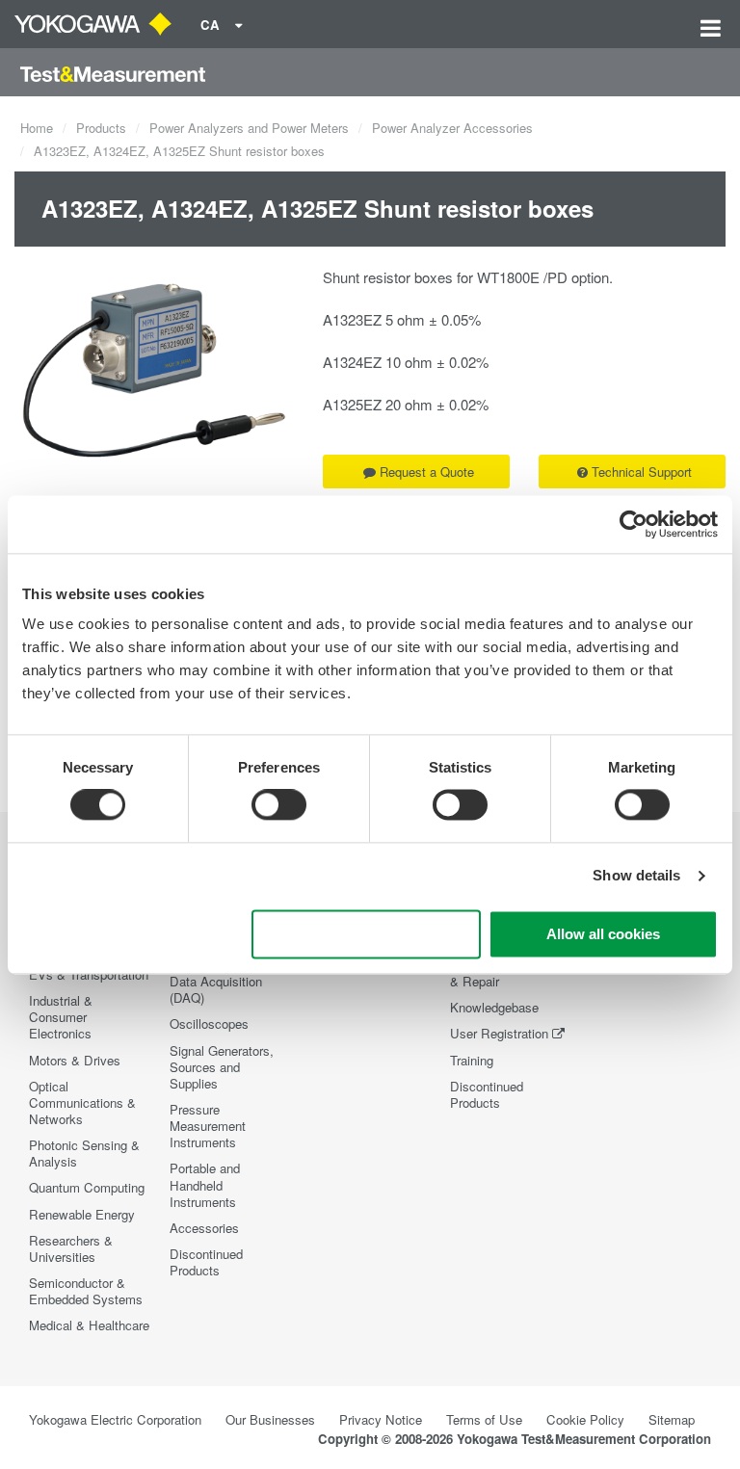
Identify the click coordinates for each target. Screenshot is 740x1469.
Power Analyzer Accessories (452, 127)
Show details (636, 876)
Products (101, 127)
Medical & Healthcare (89, 1325)
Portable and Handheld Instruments (205, 1184)
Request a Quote (427, 471)
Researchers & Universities (71, 1248)
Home (36, 127)
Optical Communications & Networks (82, 1102)
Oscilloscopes (209, 1023)
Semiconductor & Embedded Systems (86, 1290)
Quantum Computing (87, 1187)
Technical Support (642, 471)
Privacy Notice (380, 1419)
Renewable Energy (82, 1214)
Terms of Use (484, 1419)
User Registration (499, 1033)
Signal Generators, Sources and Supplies (222, 1066)
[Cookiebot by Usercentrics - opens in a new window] (633, 524)
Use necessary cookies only (366, 934)
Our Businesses (270, 1419)
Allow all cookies (603, 934)
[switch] (278, 805)
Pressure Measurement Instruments (208, 1125)
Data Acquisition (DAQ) (216, 989)
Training (471, 1060)
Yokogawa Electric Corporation (115, 1419)
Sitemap (671, 1419)
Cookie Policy (585, 1419)
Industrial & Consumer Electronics (60, 1016)
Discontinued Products (206, 1262)
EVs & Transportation (88, 974)
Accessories (204, 1228)
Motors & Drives (74, 1060)
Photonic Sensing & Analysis (84, 1153)
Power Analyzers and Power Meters (249, 127)
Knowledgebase (494, 1007)
